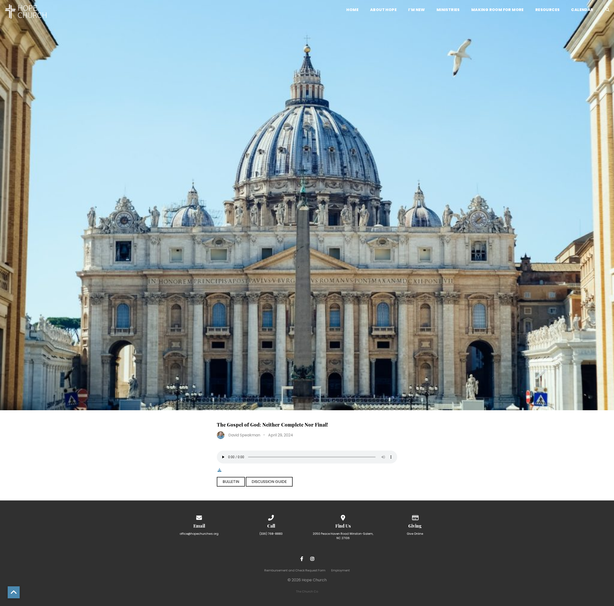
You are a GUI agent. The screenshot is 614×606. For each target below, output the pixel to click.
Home (352, 10)
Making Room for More (497, 10)
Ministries (448, 10)
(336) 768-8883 (271, 534)
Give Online (415, 534)
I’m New (416, 10)
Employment (340, 570)
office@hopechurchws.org (199, 534)
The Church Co (307, 591)
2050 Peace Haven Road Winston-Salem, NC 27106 (343, 536)
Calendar (582, 10)
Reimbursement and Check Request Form (294, 570)
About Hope (383, 10)
